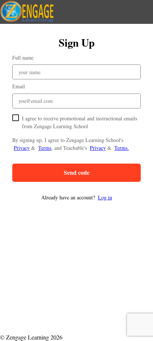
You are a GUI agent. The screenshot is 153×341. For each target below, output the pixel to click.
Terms (44, 147)
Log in (105, 197)
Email (18, 86)
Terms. (121, 147)
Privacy (22, 147)
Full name (22, 57)
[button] (76, 197)
